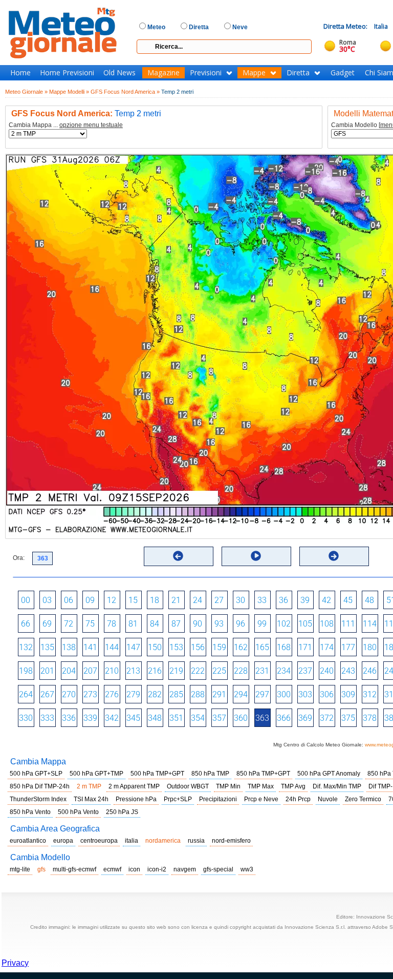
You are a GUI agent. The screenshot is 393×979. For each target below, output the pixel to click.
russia (196, 840)
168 (284, 647)
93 (219, 624)
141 (90, 647)
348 (155, 718)
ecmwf (112, 869)
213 (133, 671)
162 (241, 647)
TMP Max (261, 786)
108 (327, 624)
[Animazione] (256, 556)
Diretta (298, 72)
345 (133, 718)
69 (47, 624)
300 (284, 694)
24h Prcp (298, 799)
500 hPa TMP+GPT (157, 773)
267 (47, 694)
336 (69, 718)
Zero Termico (363, 799)
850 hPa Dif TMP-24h (40, 786)
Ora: (19, 557)
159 (219, 647)
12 (111, 600)
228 (241, 671)
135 (47, 647)
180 (370, 647)
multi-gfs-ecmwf (74, 869)
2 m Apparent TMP (134, 786)
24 (197, 600)
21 (176, 600)
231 (262, 671)
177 (348, 647)
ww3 (247, 869)
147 (133, 647)
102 (284, 624)
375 (348, 718)
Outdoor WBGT (188, 786)
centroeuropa (99, 840)
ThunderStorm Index (38, 799)
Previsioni (206, 72)
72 (68, 624)
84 (154, 624)
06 (68, 600)
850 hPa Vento (30, 812)
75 (90, 624)
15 (133, 600)
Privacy (15, 963)
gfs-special (218, 869)
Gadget (343, 72)
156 (198, 647)
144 (112, 647)
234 (284, 671)
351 (176, 718)
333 (47, 718)
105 (305, 624)
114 (370, 624)
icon (134, 869)
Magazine (163, 72)
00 (25, 600)
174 (327, 647)
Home (20, 72)
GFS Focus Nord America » (125, 92)
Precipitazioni (218, 799)
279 (133, 694)
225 (219, 671)
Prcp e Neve (261, 799)
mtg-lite (20, 869)
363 (262, 718)
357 (219, 718)
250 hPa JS (122, 812)
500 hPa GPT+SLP (36, 773)
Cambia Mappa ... (66, 125)
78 (111, 624)
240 (327, 671)
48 (369, 600)
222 (198, 671)
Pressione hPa (136, 799)
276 (112, 694)
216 (155, 671)
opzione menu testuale (91, 125)
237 (305, 671)
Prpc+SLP (178, 799)
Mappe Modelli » (69, 92)
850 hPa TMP (210, 773)
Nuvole (328, 799)
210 (112, 671)
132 (26, 647)
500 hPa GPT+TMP (96, 773)
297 (262, 694)
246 (370, 671)
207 (90, 671)
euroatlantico (28, 840)
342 (112, 718)
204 (69, 671)
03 (47, 600)
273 (90, 694)
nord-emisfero (231, 840)
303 (305, 694)
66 (25, 624)
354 (198, 718)
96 (240, 624)
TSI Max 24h (91, 799)
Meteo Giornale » (26, 92)
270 (69, 694)
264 (26, 694)
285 (176, 694)
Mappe (254, 72)
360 (241, 718)
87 (176, 624)
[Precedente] (178, 556)
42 (326, 600)
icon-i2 (156, 869)
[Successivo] (333, 556)
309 (348, 694)
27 (219, 600)
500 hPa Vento (78, 812)
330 (26, 718)
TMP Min (228, 786)
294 (241, 694)
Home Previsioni (67, 72)
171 (305, 647)
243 (348, 671)
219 (176, 671)
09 (90, 600)
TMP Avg (293, 786)
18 (154, 600)
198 (26, 671)
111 (348, 624)
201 (47, 671)
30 (240, 600)
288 (198, 694)
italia (131, 840)
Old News (119, 72)
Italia (381, 26)
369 (305, 718)
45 (348, 600)
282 (155, 694)
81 (133, 624)
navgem (184, 869)
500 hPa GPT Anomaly (328, 773)
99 (262, 624)
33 (262, 600)
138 (69, 647)
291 (219, 694)
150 (155, 647)
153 (176, 647)
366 (284, 718)
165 (262, 647)
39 (305, 600)
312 (370, 694)
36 (283, 600)
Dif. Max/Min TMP (337, 786)
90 (197, 624)
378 (370, 718)
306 (327, 694)
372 (327, 718)
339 (90, 718)
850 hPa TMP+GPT (263, 773)
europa (63, 840)
